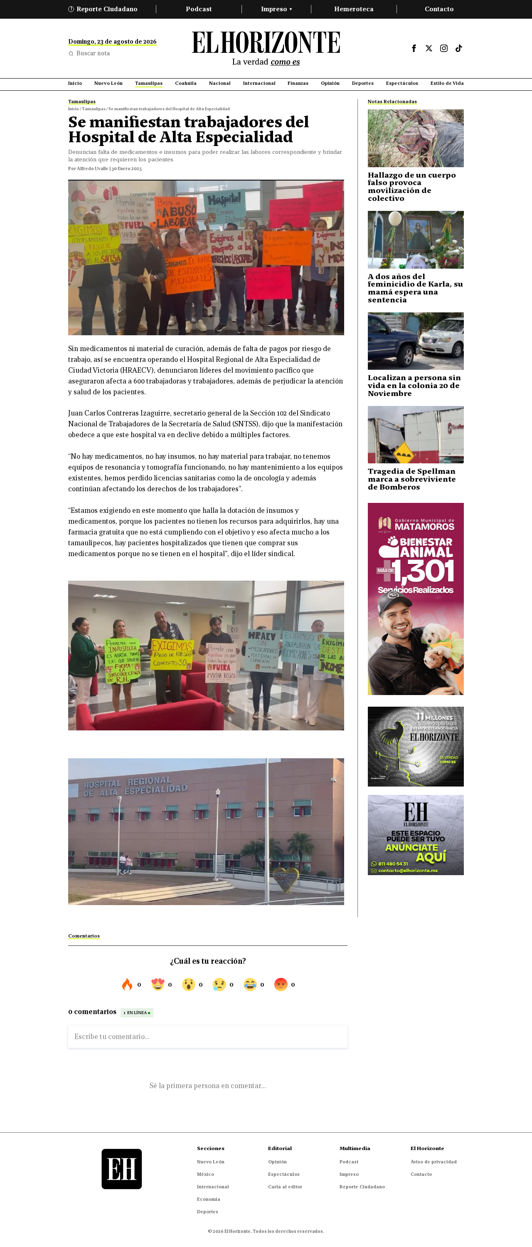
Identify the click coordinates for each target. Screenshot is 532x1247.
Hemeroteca (354, 9)
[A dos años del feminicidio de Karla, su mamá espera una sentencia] (416, 240)
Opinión (277, 1162)
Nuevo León (210, 1162)
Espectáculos (284, 1174)
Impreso (276, 9)
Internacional (213, 1187)
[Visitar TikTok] (459, 48)
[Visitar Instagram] (444, 48)
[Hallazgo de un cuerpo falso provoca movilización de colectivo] (416, 138)
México (205, 1174)
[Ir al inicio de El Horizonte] (266, 48)
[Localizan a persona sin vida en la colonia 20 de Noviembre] (416, 341)
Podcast (199, 9)
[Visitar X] (429, 48)
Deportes (207, 1212)
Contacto (439, 9)
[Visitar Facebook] (414, 48)
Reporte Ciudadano (104, 9)
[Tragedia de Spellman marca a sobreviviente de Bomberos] (416, 435)
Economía (208, 1199)
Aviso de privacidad (434, 1162)
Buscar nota (93, 53)
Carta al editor (285, 1187)
